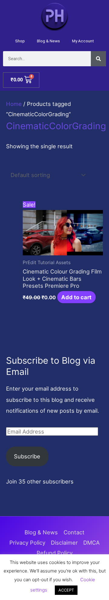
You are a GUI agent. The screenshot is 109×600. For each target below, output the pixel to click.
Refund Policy (55, 552)
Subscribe (27, 456)
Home (14, 103)
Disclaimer (64, 542)
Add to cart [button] (76, 297)
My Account (83, 41)
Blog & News (48, 41)
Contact (74, 532)
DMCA (91, 542)
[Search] (98, 58)
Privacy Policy (27, 542)
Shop (20, 41)
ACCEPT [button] (66, 590)
